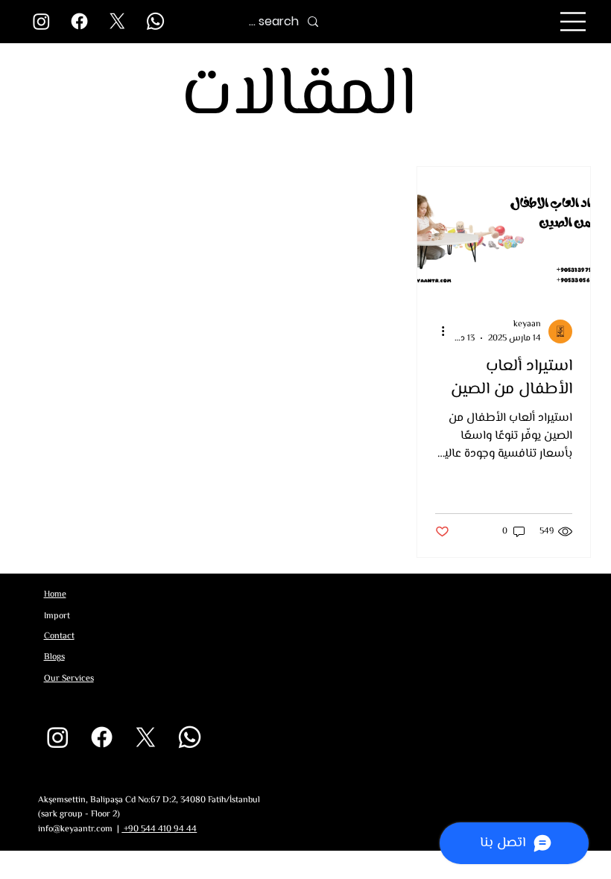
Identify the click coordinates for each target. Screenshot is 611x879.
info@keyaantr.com (75, 829)
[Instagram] (41, 21)
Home (55, 595)
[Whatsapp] (155, 21)
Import (57, 616)
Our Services (69, 679)
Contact (59, 636)
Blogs (54, 657)
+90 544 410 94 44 (159, 829)
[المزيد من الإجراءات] (437, 331)
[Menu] (573, 21)
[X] (117, 21)
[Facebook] (79, 21)
